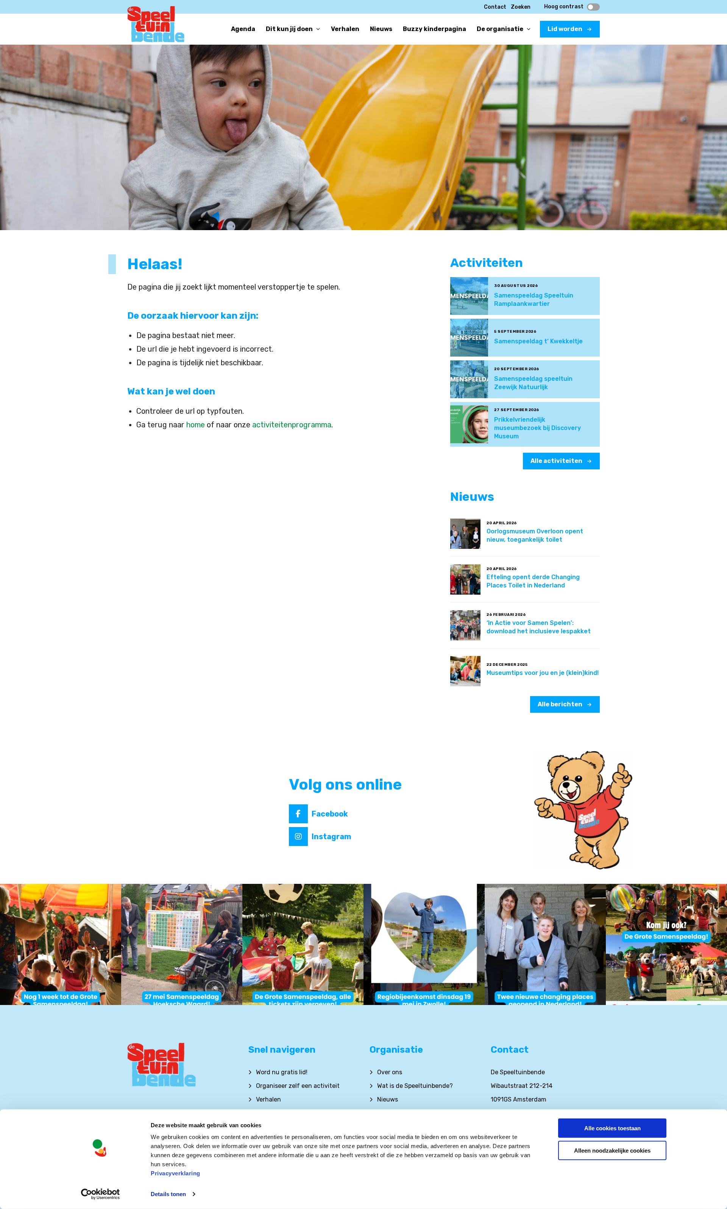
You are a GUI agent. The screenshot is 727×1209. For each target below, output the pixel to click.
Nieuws (387, 1099)
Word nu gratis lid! (281, 1072)
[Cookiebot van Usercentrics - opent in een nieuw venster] (100, 1194)
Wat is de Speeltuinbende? (415, 1085)
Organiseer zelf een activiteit (298, 1085)
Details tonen (168, 1194)
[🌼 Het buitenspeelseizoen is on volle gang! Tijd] (424, 944)
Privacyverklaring (175, 1173)
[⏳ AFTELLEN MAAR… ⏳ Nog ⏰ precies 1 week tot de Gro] (60, 944)
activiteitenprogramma (291, 424)
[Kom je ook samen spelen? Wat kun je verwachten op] (666, 944)
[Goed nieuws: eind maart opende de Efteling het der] (545, 944)
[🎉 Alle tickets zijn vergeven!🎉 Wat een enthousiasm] (303, 944)
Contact (495, 7)
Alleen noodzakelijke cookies (612, 1150)
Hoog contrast (563, 6)
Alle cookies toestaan (612, 1128)
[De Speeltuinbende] (155, 26)
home (195, 424)
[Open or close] (318, 29)
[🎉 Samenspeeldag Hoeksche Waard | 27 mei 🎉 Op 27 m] (181, 944)
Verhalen (268, 1099)
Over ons (389, 1072)
